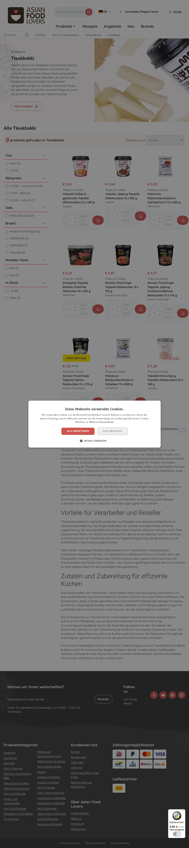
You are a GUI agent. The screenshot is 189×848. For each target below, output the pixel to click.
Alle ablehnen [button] (112, 431)
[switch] (177, 834)
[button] (94, 440)
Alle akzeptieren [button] (78, 431)
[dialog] (94, 424)
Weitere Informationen (101, 422)
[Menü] (183, 811)
